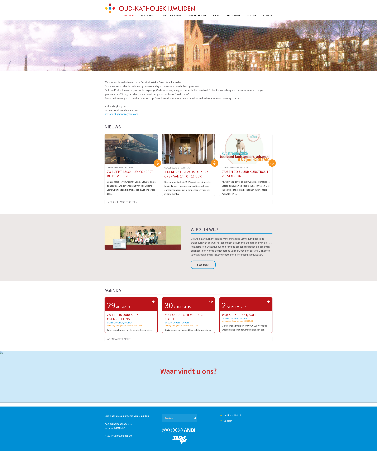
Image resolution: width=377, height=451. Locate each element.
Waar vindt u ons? (188, 371)
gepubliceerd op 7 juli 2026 (120, 167)
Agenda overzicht (119, 339)
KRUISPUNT (233, 15)
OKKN (216, 15)
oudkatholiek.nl (232, 415)
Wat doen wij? (172, 15)
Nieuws (251, 15)
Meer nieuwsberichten (122, 202)
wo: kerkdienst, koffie (240, 314)
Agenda (267, 15)
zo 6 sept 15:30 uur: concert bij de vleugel (130, 173)
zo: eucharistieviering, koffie (183, 316)
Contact (228, 420)
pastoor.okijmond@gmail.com (121, 114)
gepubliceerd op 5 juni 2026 (235, 167)
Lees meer (203, 264)
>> (153, 301)
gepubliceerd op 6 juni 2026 (177, 167)
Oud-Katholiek (197, 15)
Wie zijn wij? (149, 15)
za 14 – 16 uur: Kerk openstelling (123, 316)
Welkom (129, 15)
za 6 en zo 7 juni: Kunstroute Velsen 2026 (246, 173)
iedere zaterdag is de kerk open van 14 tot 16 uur (186, 174)
